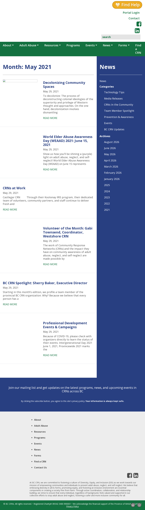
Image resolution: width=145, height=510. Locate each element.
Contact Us (40, 467)
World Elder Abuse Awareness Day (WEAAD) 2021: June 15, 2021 (67, 140)
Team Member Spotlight (119, 110)
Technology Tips (114, 92)
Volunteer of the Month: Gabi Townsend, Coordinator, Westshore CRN (67, 232)
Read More (50, 118)
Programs (73, 45)
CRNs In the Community (118, 104)
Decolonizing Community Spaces (64, 84)
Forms (122, 45)
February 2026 (112, 172)
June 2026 (110, 148)
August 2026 (111, 142)
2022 (107, 203)
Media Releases (113, 98)
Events (90, 45)
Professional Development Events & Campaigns (65, 325)
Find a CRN (138, 49)
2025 (107, 185)
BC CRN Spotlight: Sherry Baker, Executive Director (45, 283)
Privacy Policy (72, 506)
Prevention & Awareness (119, 117)
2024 (107, 191)
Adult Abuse (27, 45)
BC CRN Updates (114, 129)
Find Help (130, 4)
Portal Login (131, 12)
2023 (107, 197)
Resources (51, 45)
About (7, 45)
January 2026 (112, 179)
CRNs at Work (14, 188)
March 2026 (111, 166)
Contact (134, 18)
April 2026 (110, 160)
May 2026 (109, 154)
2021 (107, 209)
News (106, 45)
